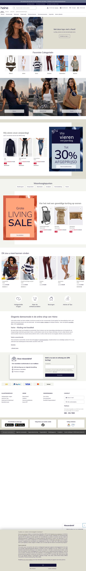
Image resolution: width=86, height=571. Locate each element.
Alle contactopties (71, 402)
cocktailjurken (20, 324)
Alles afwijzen (33, 568)
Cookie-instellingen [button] (68, 432)
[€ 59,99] (48, 268)
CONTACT (67, 393)
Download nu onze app (15, 421)
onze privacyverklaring (28, 559)
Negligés (13, 344)
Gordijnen (48, 186)
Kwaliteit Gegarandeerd (49, 400)
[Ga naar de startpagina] (4, 8)
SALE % (12, 11)
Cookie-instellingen (52, 568)
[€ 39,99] (66, 268)
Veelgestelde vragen (7, 396)
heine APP (25, 402)
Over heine (46, 396)
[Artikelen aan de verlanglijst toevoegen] (15, 140)
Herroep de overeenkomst (8, 432)
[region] (43, 550)
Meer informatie (56, 539)
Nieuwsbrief (25, 396)
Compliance (60, 432)
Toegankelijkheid (43, 432)
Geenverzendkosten (27, 400)
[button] (46, 147)
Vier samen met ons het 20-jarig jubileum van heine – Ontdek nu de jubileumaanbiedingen (43, 1)
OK (43, 565)
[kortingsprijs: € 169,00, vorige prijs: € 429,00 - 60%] (76, 215)
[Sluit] (84, 525)
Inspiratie (51, 14)
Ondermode (23, 14)
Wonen (7, 11)
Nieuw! (2, 14)
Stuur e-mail (70, 398)
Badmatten (40, 186)
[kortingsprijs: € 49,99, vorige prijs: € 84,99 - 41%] (40, 147)
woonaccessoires (43, 339)
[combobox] (27, 7)
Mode (2, 11)
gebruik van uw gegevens (56, 534)
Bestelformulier (5, 402)
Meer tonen (55, 371)
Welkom (24, 398)
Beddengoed (20, 186)
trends (36, 339)
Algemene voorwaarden (21, 432)
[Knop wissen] (35, 7)
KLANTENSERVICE (7, 393)
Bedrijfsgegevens (52, 432)
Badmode (16, 14)
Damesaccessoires (42, 14)
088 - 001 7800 (69, 413)
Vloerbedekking (58, 186)
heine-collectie (58, 14)
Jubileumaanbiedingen (21, 11)
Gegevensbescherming (33, 432)
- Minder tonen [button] (14, 348)
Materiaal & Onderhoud (7, 400)
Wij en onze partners (23, 534)
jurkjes (42, 322)
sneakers (46, 322)
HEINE (24, 393)
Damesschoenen (32, 14)
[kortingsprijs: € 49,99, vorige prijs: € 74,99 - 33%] (10, 147)
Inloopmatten (30, 186)
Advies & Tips (5, 398)
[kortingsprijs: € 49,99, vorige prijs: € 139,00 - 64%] (46, 215)
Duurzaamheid (47, 398)
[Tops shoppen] (21, 33)
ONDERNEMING (48, 393)
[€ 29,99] (29, 268)
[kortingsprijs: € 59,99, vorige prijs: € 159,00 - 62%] (61, 215)
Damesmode (9, 14)
